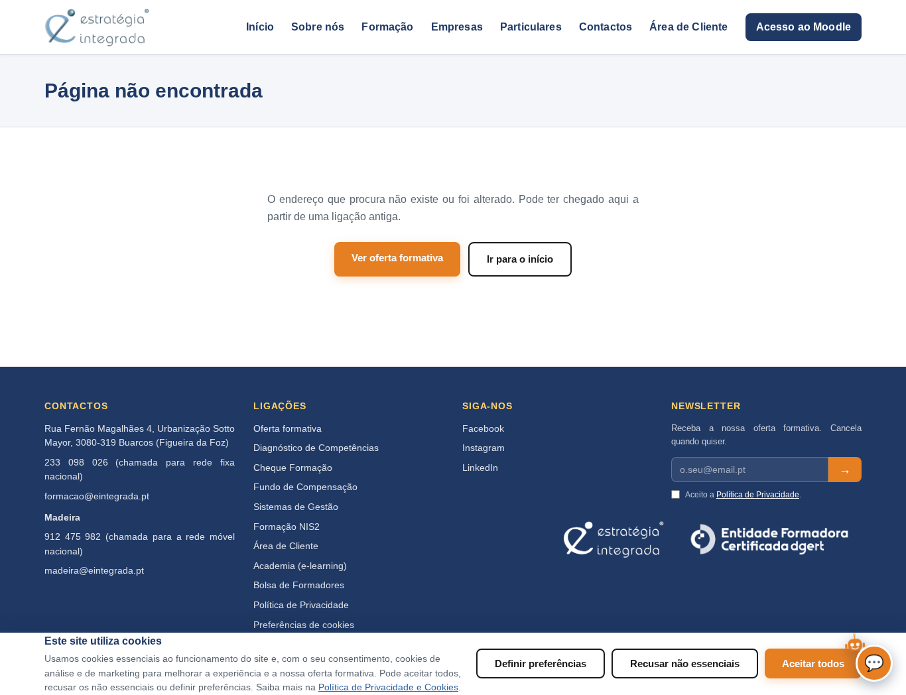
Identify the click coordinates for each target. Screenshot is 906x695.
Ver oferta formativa (397, 257)
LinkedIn (480, 468)
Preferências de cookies (303, 625)
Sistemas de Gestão (295, 507)
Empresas (457, 26)
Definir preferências (540, 663)
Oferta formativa (287, 429)
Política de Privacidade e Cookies (388, 687)
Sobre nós (317, 26)
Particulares (531, 26)
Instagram (483, 448)
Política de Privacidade (301, 605)
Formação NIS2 (286, 527)
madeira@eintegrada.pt (94, 571)
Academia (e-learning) (300, 566)
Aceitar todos (813, 663)
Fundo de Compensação (305, 487)
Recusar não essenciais (685, 663)
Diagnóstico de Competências (316, 448)
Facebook (483, 429)
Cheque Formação (292, 468)
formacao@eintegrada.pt (96, 496)
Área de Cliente (688, 26)
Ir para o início (520, 259)
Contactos (605, 26)
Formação (387, 26)
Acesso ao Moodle (803, 26)
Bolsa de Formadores (298, 585)
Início (260, 26)
